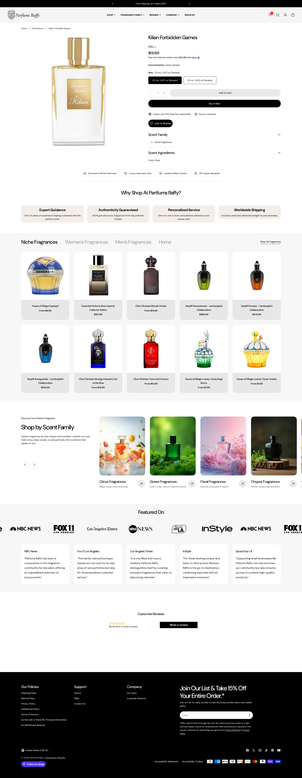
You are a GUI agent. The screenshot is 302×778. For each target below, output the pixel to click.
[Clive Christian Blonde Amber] (151, 276)
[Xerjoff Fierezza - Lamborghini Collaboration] (257, 276)
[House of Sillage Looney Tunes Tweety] (257, 349)
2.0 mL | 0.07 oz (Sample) (165, 80)
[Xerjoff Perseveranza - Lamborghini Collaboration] (204, 276)
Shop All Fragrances (270, 241)
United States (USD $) (37, 750)
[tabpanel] (151, 322)
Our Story (132, 693)
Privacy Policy (28, 703)
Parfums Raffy (37, 757)
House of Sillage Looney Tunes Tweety (257, 379)
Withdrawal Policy (30, 709)
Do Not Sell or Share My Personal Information (44, 719)
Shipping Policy (29, 693)
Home (24, 28)
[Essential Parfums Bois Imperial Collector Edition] (98, 276)
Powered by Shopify (55, 757)
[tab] (39, 242)
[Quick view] (65, 258)
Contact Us (79, 703)
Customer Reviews (136, 698)
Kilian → (152, 46)
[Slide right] (34, 464)
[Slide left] (25, 464)
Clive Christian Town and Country (151, 379)
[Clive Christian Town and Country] (151, 349)
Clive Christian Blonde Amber (150, 306)
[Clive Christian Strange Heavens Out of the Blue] (98, 349)
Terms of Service (29, 714)
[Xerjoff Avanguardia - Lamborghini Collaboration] (45, 349)
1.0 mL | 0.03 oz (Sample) (200, 80)
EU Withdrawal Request (33, 725)
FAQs (76, 698)
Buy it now (214, 103)
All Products (37, 28)
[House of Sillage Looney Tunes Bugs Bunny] (204, 349)
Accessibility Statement (166, 761)
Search (77, 693)
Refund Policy (28, 698)
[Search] (278, 15)
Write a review (179, 625)
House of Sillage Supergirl (45, 306)
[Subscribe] (249, 715)
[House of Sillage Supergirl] (45, 276)
